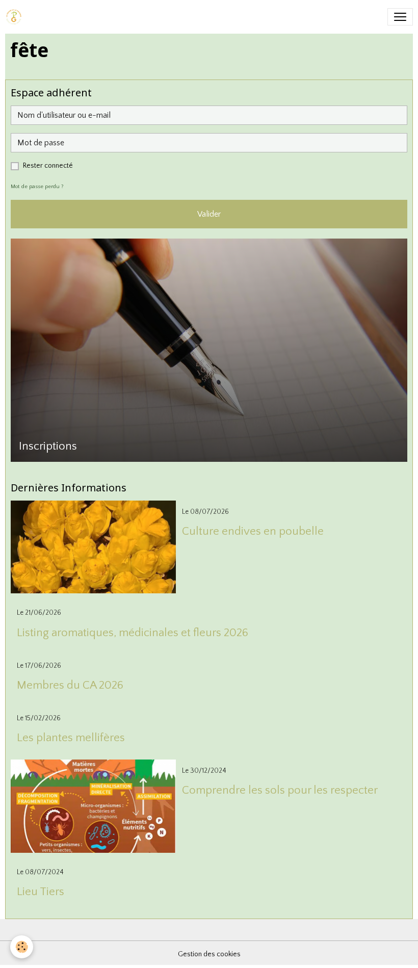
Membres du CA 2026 (70, 685)
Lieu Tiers (40, 891)
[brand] (16, 16)
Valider (209, 214)
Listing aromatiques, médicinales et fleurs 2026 (132, 632)
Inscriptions (48, 446)
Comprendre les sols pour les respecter (280, 790)
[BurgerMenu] (400, 16)
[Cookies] (21, 946)
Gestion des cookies (209, 954)
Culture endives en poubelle (253, 531)
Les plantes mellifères (71, 737)
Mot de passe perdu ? (37, 187)
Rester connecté (48, 166)
